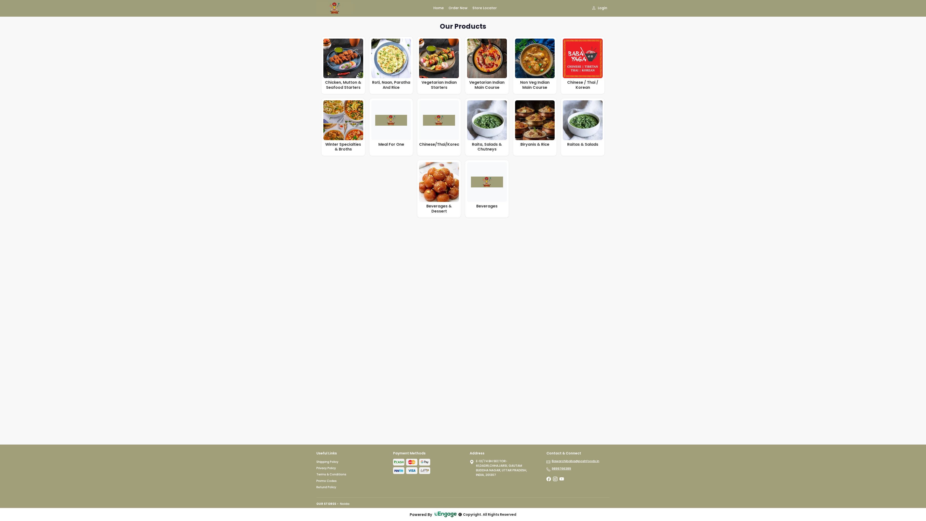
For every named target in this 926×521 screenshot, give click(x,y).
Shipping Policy (327, 462)
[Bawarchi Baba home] (372, 8)
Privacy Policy (326, 468)
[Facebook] (548, 479)
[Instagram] (555, 479)
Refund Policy (326, 487)
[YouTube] (561, 479)
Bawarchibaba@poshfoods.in (575, 461)
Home (438, 8)
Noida (344, 504)
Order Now (458, 8)
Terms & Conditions (331, 474)
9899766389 (561, 468)
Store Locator (484, 8)
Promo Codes (326, 481)
